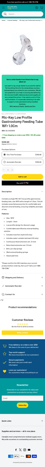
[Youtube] (29, 450)
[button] (22, 14)
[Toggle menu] (3, 7)
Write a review (22, 333)
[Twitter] (20, 450)
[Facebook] (16, 450)
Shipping (4, 144)
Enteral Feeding (12, 20)
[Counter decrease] (4, 170)
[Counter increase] (12, 170)
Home (3, 20)
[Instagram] (24, 450)
